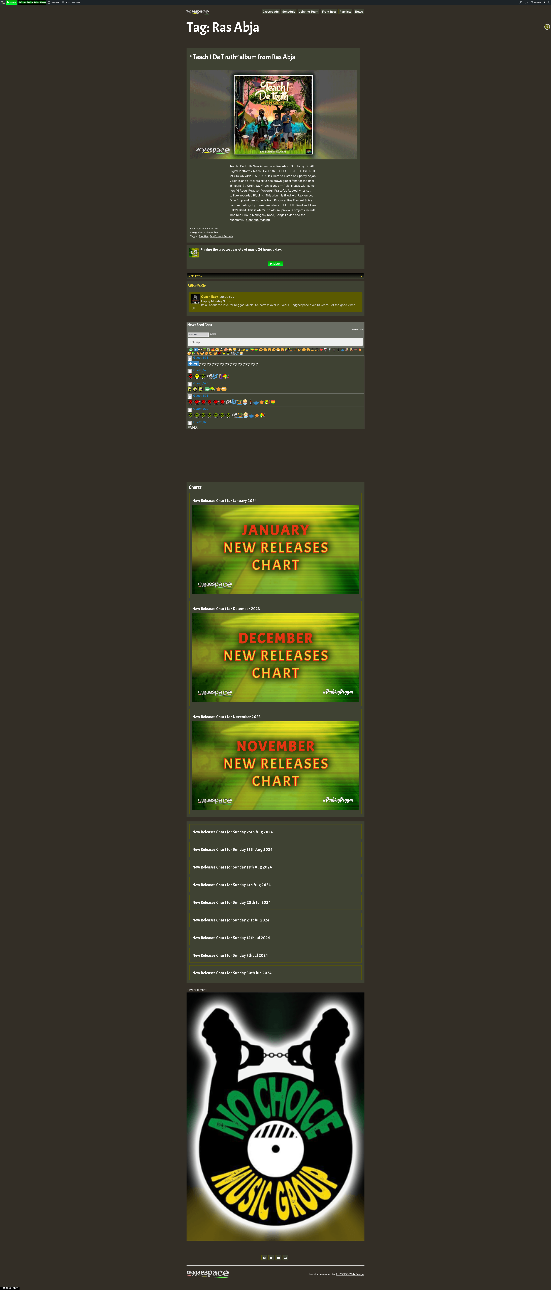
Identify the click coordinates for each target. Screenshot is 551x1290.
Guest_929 (200, 409)
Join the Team (308, 11)
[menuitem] (3, 2)
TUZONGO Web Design (350, 1274)
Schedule (288, 11)
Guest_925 (200, 422)
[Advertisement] (273, 453)
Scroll (360, 329)
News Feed (213, 232)
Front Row (329, 11)
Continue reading (258, 220)
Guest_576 (200, 357)
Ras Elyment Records (221, 236)
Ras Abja (203, 236)
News (359, 11)
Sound (355, 329)
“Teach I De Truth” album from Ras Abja (242, 57)
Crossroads (271, 11)
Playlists (345, 11)
